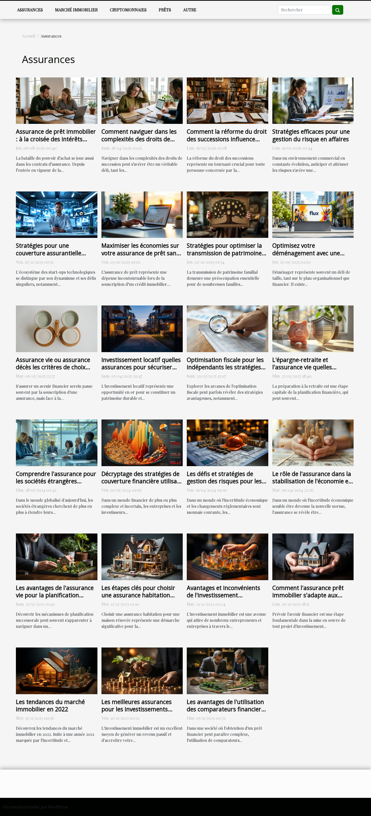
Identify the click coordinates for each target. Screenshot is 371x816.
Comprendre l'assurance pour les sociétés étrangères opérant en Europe (56, 481)
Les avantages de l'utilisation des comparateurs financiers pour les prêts (225, 709)
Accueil (28, 36)
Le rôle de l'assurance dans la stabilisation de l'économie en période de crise (312, 481)
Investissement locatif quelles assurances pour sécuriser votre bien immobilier (141, 367)
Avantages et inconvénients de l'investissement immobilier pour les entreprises (223, 599)
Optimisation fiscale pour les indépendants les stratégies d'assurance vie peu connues (225, 367)
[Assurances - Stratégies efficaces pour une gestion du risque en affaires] (313, 100)
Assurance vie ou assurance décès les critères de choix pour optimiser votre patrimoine (53, 371)
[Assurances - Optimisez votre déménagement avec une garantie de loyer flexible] (313, 214)
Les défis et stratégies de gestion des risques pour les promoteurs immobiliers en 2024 (224, 485)
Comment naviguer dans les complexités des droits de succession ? (139, 139)
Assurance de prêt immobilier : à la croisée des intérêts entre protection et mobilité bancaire (56, 142)
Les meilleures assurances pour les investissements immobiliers (136, 709)
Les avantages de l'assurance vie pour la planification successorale (55, 595)
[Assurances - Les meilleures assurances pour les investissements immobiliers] (142, 670)
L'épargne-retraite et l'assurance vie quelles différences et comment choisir (304, 371)
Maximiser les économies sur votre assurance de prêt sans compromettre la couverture (140, 253)
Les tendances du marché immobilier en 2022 (50, 705)
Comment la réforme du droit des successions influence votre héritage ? (227, 139)
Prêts (165, 9)
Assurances (30, 9)
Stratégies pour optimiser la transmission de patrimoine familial (224, 253)
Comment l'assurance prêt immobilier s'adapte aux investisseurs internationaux (310, 595)
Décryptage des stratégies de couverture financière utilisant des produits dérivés (142, 481)
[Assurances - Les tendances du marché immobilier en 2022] (56, 670)
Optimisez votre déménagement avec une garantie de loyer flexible (306, 253)
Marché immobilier (76, 9)
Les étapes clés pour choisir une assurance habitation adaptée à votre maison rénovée (138, 599)
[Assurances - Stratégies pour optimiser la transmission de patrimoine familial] (227, 214)
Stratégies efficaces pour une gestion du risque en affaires (311, 135)
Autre (189, 9)
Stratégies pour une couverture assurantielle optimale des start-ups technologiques (48, 256)
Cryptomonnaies (128, 9)
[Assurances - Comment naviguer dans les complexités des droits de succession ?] (142, 100)
